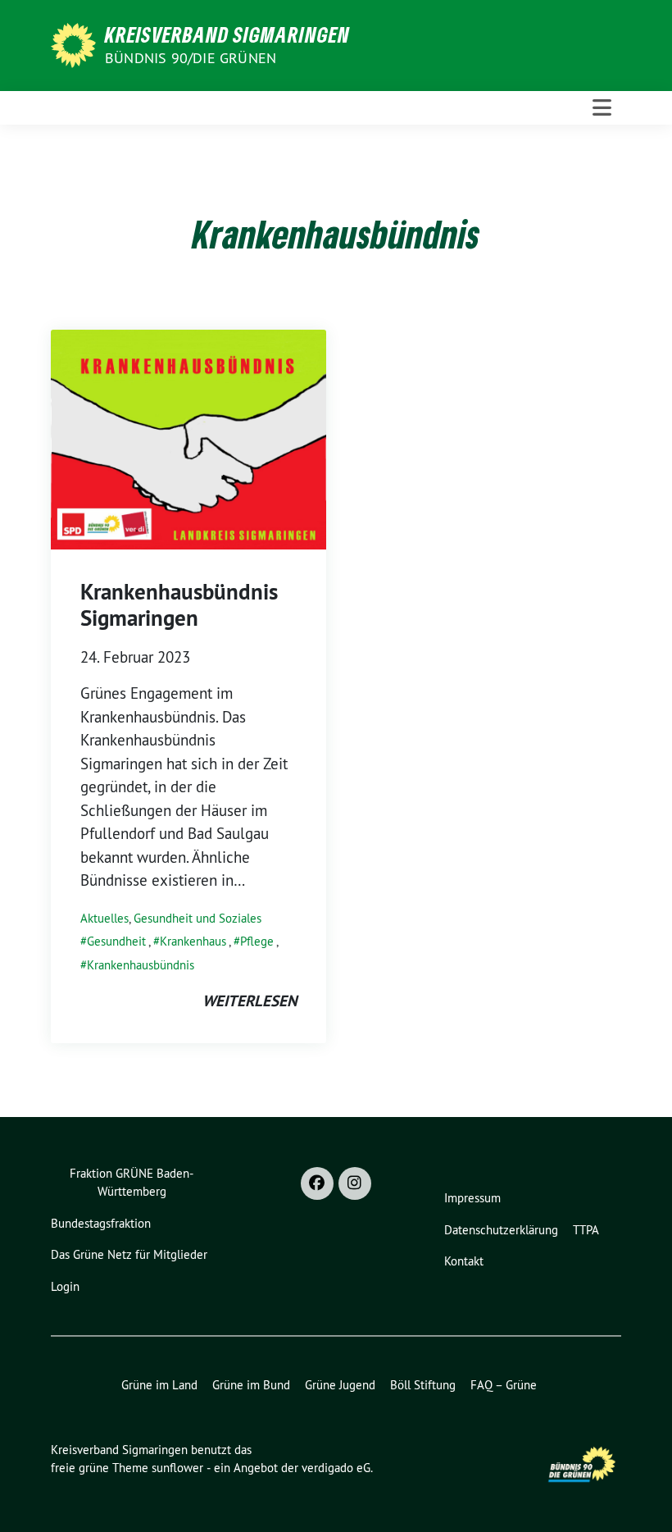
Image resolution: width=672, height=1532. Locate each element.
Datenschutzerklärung (501, 1230)
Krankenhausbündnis (140, 965)
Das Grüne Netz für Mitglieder (129, 1254)
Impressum (472, 1198)
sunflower (177, 1467)
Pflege (257, 941)
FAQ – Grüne (503, 1385)
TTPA (586, 1230)
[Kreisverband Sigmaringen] (76, 43)
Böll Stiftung (423, 1385)
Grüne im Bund (251, 1385)
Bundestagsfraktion (101, 1223)
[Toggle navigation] (602, 107)
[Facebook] (317, 1183)
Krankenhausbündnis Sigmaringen (179, 604)
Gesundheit (116, 941)
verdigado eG (336, 1467)
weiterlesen (249, 1001)
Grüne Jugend (340, 1385)
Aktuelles (104, 918)
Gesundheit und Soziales (197, 918)
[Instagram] (354, 1183)
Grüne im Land (159, 1385)
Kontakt (464, 1261)
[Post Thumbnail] (188, 438)
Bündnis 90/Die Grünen (190, 57)
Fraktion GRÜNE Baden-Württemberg (131, 1182)
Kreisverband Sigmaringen (227, 34)
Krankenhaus (193, 941)
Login (65, 1286)
